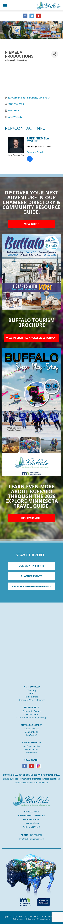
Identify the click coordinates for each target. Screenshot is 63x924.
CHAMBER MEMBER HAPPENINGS (31, 586)
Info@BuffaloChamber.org (31, 839)
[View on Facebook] (30, 161)
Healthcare (31, 752)
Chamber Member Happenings (31, 717)
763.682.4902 (36, 835)
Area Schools (31, 749)
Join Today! (31, 735)
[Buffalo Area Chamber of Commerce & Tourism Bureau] (48, 5)
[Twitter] (31, 15)
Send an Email (35, 152)
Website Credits (43, 919)
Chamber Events (31, 714)
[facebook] (25, 15)
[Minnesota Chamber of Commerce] (43, 901)
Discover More (31, 518)
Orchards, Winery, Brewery (31, 699)
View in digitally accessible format (31, 338)
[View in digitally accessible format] (31, 411)
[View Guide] (31, 271)
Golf (31, 693)
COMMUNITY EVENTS (31, 565)
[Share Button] (54, 54)
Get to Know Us (31, 728)
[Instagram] (38, 765)
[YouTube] (38, 15)
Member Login (31, 731)
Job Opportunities (31, 746)
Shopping (31, 690)
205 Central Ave (31, 823)
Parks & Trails (31, 696)
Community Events (31, 711)
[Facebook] (24, 765)
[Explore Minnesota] (25, 901)
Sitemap (31, 919)
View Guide (31, 224)
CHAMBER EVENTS (31, 576)
